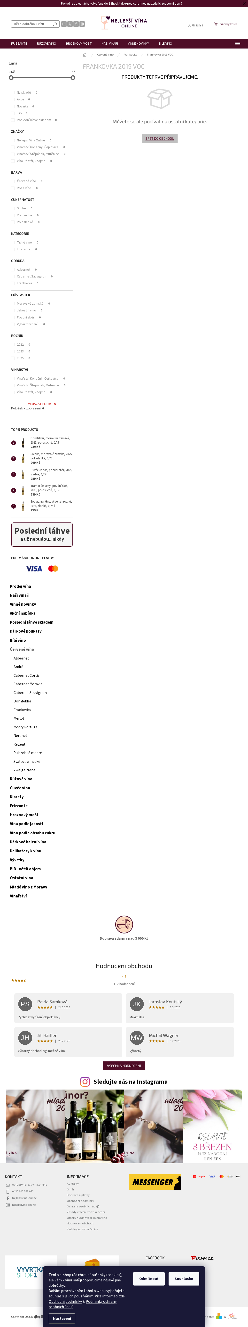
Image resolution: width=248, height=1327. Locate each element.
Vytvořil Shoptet (203, 1317)
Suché (24, 208)
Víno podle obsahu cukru (32, 833)
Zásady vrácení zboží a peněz (86, 1212)
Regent (19, 744)
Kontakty (73, 1183)
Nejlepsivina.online (24, 1198)
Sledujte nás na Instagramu (130, 1081)
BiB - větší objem (25, 869)
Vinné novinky (23, 604)
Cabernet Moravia (28, 684)
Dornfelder (22, 701)
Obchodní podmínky (63, 1301)
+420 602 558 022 (22, 1191)
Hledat (55, 24)
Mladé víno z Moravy (28, 887)
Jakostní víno (29, 310)
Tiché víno (27, 242)
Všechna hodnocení (124, 1066)
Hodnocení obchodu (80, 1223)
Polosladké (28, 222)
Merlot (19, 718)
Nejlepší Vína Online (34, 140)
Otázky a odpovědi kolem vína (87, 1218)
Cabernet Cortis (26, 675)
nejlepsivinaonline (24, 1205)
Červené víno (29, 181)
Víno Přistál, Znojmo (34, 161)
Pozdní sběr (29, 317)
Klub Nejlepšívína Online (82, 1229)
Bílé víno (18, 640)
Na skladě (27, 92)
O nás (70, 1189)
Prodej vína (20, 586)
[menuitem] (19, 44)
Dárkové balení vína (28, 842)
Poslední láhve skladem (37, 120)
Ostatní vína (21, 878)
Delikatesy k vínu (25, 851)
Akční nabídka (23, 613)
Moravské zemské (33, 303)
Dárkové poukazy (26, 631)
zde (120, 1296)
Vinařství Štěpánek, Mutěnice (41, 154)
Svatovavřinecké (27, 761)
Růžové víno (21, 779)
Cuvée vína (20, 788)
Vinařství (18, 896)
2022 (23, 344)
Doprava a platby (78, 1195)
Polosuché (28, 215)
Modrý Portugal (26, 727)
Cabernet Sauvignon (35, 276)
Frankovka (27, 283)
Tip (22, 113)
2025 (23, 358)
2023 (23, 351)
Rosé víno (27, 188)
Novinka (25, 106)
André (18, 666)
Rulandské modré (28, 753)
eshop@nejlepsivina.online (29, 1184)
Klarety (17, 797)
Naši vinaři (20, 595)
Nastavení (60, 1318)
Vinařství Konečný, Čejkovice (41, 147)
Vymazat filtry (40, 403)
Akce (23, 99)
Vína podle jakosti (26, 824)
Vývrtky (17, 860)
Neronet (20, 735)
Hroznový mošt (24, 815)
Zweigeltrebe (24, 770)
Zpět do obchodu (160, 138)
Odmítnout (147, 1278)
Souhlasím (182, 1278)
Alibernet (27, 269)
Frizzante (27, 249)
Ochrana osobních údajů (83, 1206)
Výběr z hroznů (31, 324)
